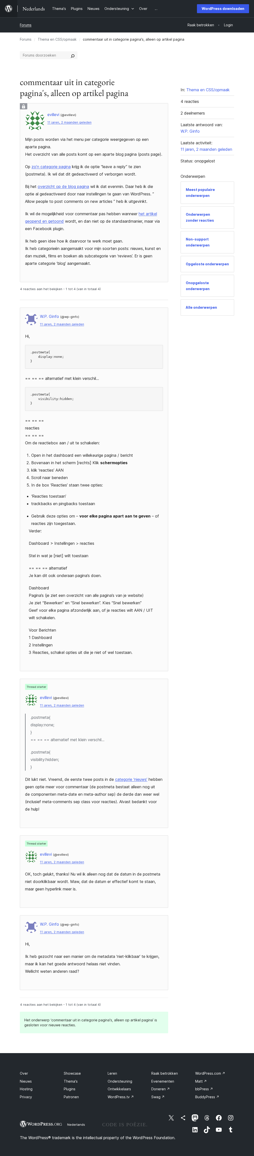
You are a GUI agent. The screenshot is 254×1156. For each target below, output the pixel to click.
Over (24, 1073)
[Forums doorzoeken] (72, 55)
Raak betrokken (164, 1073)
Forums (26, 25)
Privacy (26, 1097)
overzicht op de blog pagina (63, 186)
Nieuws (26, 1081)
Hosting (26, 1089)
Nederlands (76, 1124)
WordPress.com (210, 1073)
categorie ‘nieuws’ (131, 779)
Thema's (71, 1081)
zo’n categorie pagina (51, 166)
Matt (201, 1081)
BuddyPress (207, 1097)
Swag (158, 1097)
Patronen (71, 1097)
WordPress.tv (121, 1097)
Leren (112, 1073)
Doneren (160, 1089)
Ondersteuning (120, 1081)
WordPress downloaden (223, 8)
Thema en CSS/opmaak (57, 39)
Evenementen (162, 1081)
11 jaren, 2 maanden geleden (69, 122)
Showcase (72, 1073)
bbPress (204, 1089)
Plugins (69, 1089)
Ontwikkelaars (119, 1089)
